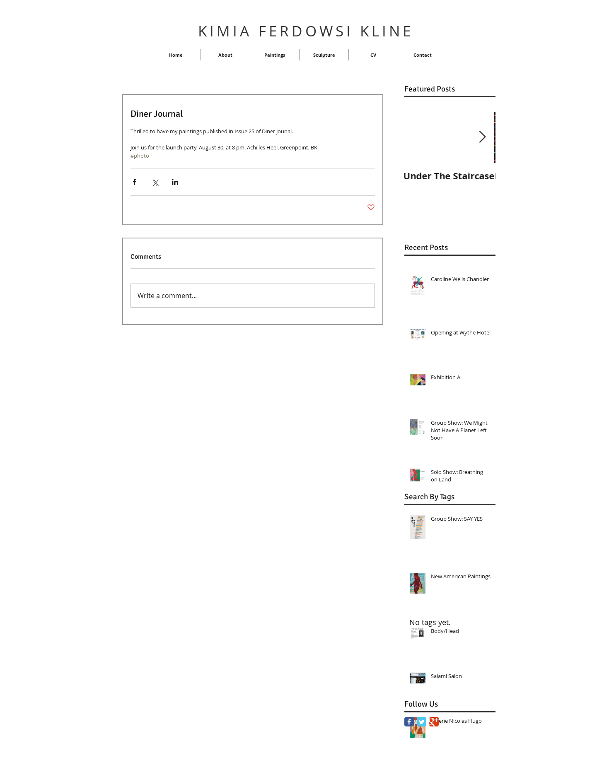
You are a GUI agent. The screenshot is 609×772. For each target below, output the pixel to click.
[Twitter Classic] (421, 721)
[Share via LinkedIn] (175, 182)
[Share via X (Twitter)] (155, 182)
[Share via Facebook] (134, 182)
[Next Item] (482, 137)
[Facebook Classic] (409, 721)
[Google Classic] (434, 721)
